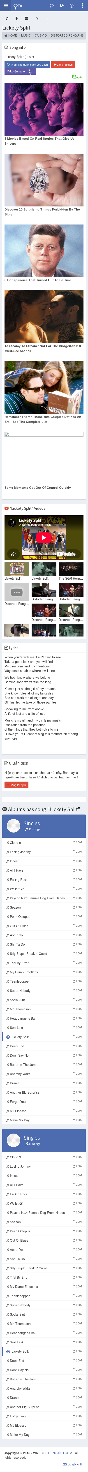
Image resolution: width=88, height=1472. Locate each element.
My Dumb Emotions (45, 972)
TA (19, 5)
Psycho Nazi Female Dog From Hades (45, 898)
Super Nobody (45, 990)
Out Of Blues (45, 925)
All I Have (45, 870)
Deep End (45, 1046)
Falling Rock (45, 879)
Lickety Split (16, 27)
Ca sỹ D (41, 35)
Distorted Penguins (67, 35)
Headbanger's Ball (45, 1018)
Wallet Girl (45, 888)
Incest (45, 861)
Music (26, 35)
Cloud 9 (45, 842)
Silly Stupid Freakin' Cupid (45, 953)
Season (45, 907)
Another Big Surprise (45, 1092)
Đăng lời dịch (64, 64)
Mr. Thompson (45, 1009)
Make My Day (45, 1120)
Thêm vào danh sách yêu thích (29, 64)
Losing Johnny (45, 851)
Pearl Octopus (45, 916)
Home (12, 35)
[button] (5, 5)
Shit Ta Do (45, 944)
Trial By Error (45, 963)
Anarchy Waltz (45, 1074)
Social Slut (45, 1000)
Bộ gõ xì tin (75, 1464)
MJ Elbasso (45, 1111)
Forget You (45, 1101)
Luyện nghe (21, 72)
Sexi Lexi (45, 1027)
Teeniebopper (45, 981)
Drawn (45, 1083)
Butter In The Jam (45, 1064)
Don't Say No (45, 1055)
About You (45, 935)
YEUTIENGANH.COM (57, 1453)
